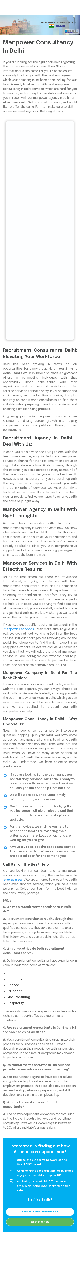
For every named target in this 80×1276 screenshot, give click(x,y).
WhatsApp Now (40, 1222)
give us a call (13, 879)
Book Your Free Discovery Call (40, 1212)
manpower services (19, 629)
